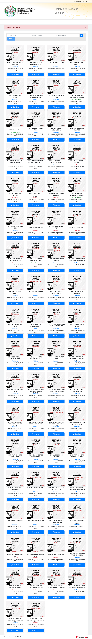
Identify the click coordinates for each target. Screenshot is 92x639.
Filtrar (12, 39)
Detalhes (16, 74)
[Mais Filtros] (81, 35)
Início (6, 22)
